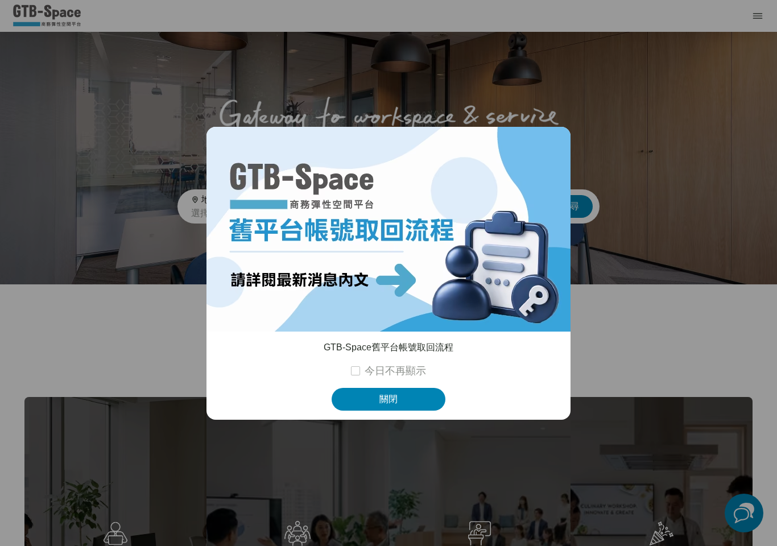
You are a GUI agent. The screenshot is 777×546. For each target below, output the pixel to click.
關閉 (388, 399)
